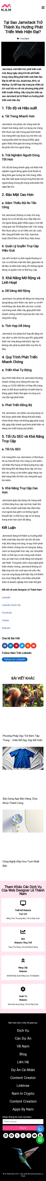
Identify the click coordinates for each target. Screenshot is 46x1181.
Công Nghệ (24, 39)
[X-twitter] (17, 1135)
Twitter (5, 620)
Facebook (7, 612)
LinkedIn (6, 597)
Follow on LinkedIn (14, 659)
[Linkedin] (5, 1135)
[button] (5, 646)
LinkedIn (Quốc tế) (11, 605)
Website (6, 628)
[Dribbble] (28, 1135)
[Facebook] (11, 1135)
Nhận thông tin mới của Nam (17, 1117)
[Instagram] (23, 1135)
